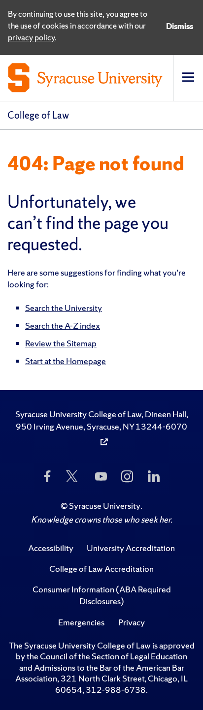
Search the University (63, 307)
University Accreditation (131, 548)
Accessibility (50, 548)
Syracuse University (104, 505)
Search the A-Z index (62, 325)
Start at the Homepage (65, 361)
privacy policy (31, 37)
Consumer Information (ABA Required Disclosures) (102, 595)
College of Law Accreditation (101, 568)
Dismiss (179, 26)
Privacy (131, 622)
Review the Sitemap (61, 343)
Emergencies (81, 622)
